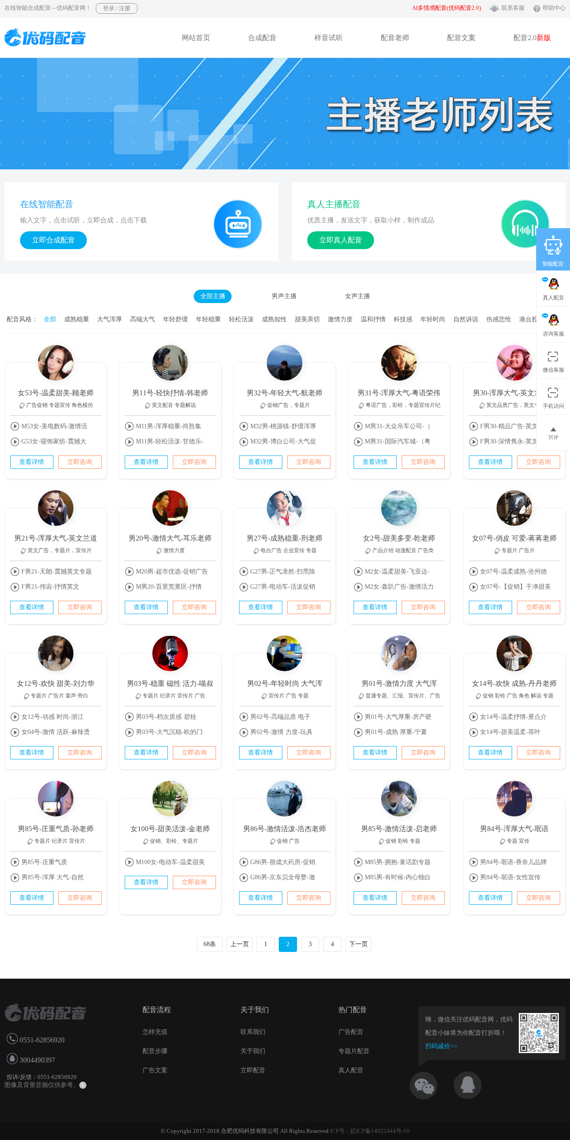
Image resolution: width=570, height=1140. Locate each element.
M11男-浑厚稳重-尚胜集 (167, 426)
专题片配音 (354, 1051)
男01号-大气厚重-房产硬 (397, 717)
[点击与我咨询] (475, 1083)
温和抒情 (373, 319)
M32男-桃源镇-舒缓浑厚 (282, 426)
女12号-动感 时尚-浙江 (52, 717)
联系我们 (252, 1032)
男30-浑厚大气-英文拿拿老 (514, 393)
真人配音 (350, 1070)
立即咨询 (79, 462)
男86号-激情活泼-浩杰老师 (284, 828)
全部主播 (212, 296)
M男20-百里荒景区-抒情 (168, 586)
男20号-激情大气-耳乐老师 (170, 538)
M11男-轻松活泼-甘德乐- (169, 441)
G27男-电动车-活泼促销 (281, 586)
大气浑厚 (109, 319)
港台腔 (528, 319)
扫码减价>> (441, 1046)
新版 (544, 37)
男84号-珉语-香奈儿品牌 (512, 862)
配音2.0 (532, 37)
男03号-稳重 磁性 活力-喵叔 (170, 683)
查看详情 (31, 462)
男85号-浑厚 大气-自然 (52, 877)
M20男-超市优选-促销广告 (171, 571)
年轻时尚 (432, 319)
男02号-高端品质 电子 (279, 717)
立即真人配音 (340, 240)
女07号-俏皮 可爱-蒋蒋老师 (514, 538)
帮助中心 (554, 7)
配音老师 (395, 37)
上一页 (239, 944)
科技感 (403, 319)
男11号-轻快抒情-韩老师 (170, 393)
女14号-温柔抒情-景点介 (512, 717)
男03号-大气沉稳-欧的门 (168, 732)
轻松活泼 (241, 319)
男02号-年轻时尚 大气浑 (284, 683)
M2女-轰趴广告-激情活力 (398, 586)
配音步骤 (154, 1051)
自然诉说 (465, 319)
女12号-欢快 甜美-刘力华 (55, 683)
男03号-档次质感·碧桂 (165, 717)
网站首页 (196, 37)
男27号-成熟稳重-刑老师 (284, 538)
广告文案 (154, 1070)
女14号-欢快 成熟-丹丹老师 (514, 683)
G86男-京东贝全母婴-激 (281, 877)
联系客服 (513, 7)
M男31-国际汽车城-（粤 (397, 441)
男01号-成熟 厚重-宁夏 (395, 732)
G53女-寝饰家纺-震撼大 (53, 441)
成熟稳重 (76, 319)
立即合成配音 (53, 240)
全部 (50, 319)
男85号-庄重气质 (43, 862)
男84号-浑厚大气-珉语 (514, 828)
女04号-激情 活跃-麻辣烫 (55, 732)
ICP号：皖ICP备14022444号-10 (370, 1131)
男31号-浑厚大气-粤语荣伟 (399, 393)
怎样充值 (154, 1032)
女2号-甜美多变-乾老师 (399, 538)
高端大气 (142, 319)
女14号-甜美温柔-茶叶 (509, 732)
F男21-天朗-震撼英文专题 (56, 571)
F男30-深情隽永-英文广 (511, 441)
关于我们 (252, 1051)
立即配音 (252, 1070)
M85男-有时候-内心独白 (397, 877)
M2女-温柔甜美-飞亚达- (396, 571)
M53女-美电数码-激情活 (53, 426)
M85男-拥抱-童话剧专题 (397, 862)
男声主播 (284, 296)
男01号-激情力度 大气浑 (399, 683)
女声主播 (357, 296)
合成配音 (262, 37)
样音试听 (328, 37)
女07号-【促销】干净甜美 (514, 586)
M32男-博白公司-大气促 (282, 441)
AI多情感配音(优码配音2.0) (446, 7)
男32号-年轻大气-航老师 (284, 393)
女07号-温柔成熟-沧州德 (512, 571)
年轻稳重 (208, 319)
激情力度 (340, 319)
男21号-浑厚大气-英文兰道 (55, 538)
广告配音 (350, 1032)
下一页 (358, 944)
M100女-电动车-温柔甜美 (169, 862)
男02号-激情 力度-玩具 (280, 732)
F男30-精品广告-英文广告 (514, 426)
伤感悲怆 (498, 319)
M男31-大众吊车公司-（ (397, 426)
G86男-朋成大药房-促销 (281, 862)
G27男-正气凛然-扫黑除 (281, 571)
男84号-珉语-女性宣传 (509, 877)
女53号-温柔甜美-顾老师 (56, 393)
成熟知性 (274, 319)
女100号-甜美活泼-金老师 (170, 828)
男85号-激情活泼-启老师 (399, 828)
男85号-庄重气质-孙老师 (56, 828)
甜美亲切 (307, 319)
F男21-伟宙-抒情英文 (49, 586)
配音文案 (461, 37)
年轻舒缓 (175, 319)
